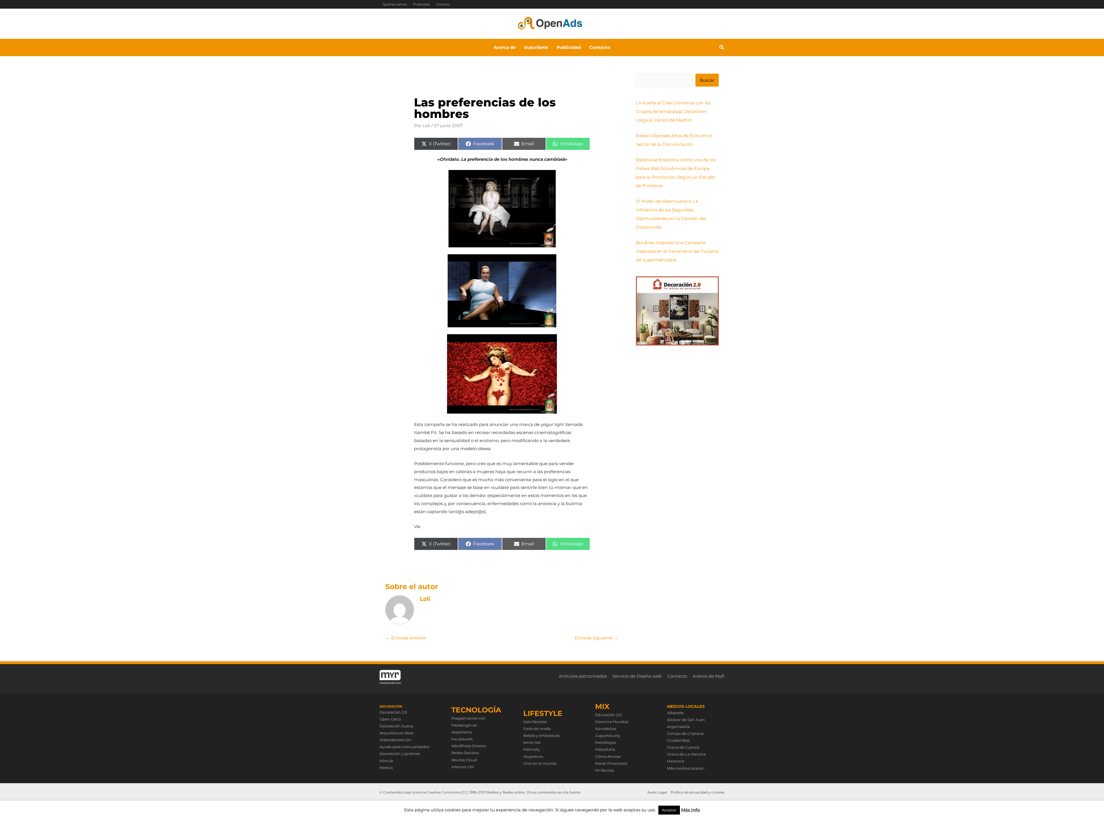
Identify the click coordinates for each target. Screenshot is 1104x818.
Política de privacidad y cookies (697, 792)
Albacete (675, 712)
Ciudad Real (678, 740)
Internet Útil (462, 767)
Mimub (386, 760)
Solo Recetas (535, 721)
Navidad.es (605, 728)
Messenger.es (464, 725)
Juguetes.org (607, 735)
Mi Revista (604, 770)
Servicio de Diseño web (637, 676)
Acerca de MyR (708, 676)
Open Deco (390, 719)
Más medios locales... (686, 768)
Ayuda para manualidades (404, 746)
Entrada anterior (406, 638)
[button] (721, 48)
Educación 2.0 (608, 714)
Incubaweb (462, 739)
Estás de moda (537, 728)
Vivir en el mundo (540, 763)
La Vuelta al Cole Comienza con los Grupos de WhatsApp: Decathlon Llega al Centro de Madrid (673, 111)
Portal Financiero (611, 763)
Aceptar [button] (669, 810)
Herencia (675, 761)
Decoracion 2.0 (393, 712)
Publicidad (421, 4)
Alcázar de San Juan (686, 719)
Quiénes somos (395, 4)
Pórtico (386, 767)
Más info (690, 810)
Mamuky (531, 749)
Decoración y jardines (399, 753)
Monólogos (605, 742)
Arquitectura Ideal (396, 733)
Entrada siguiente (596, 638)
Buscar (707, 80)
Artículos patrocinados (583, 676)
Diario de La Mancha (686, 754)
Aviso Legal (657, 792)
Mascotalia (605, 749)
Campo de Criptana (685, 733)
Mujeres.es (533, 756)
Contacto (443, 4)
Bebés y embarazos (541, 735)
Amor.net (532, 742)
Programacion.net (468, 718)
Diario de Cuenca (683, 747)
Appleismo (461, 732)
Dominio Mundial (611, 721)
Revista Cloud (464, 760)
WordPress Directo (468, 746)
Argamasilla (678, 726)
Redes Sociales (465, 752)
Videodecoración (395, 739)
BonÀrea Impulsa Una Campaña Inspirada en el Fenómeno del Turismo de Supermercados (677, 251)
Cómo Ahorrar (608, 756)
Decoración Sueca (396, 726)
